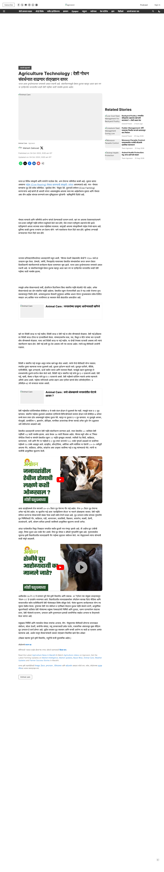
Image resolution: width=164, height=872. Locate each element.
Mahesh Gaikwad (31, 148)
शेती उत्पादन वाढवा (25, 11)
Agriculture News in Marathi (44, 655)
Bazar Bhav (78, 658)
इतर (112, 11)
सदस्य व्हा (28, 644)
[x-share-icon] (25, 164)
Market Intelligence (50, 658)
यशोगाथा (93, 11)
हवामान (65, 11)
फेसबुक (37, 666)
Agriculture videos (71, 655)
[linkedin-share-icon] (34, 164)
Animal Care (89, 658)
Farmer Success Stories (40, 660)
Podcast (144, 5)
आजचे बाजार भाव (133, 11)
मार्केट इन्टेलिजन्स (53, 11)
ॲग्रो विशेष (40, 11)
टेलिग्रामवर (58, 666)
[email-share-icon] (38, 164)
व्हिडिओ (120, 11)
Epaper (75, 11)
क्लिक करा (62, 650)
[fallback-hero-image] (113, 119)
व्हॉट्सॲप (69, 666)
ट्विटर (43, 666)
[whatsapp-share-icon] (20, 164)
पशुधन (84, 11)
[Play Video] (60, 479)
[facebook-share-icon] (29, 164)
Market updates (65, 658)
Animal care (25, 677)
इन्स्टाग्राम (49, 666)
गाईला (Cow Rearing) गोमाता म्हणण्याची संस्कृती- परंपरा (49, 184)
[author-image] (20, 148)
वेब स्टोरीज (104, 11)
